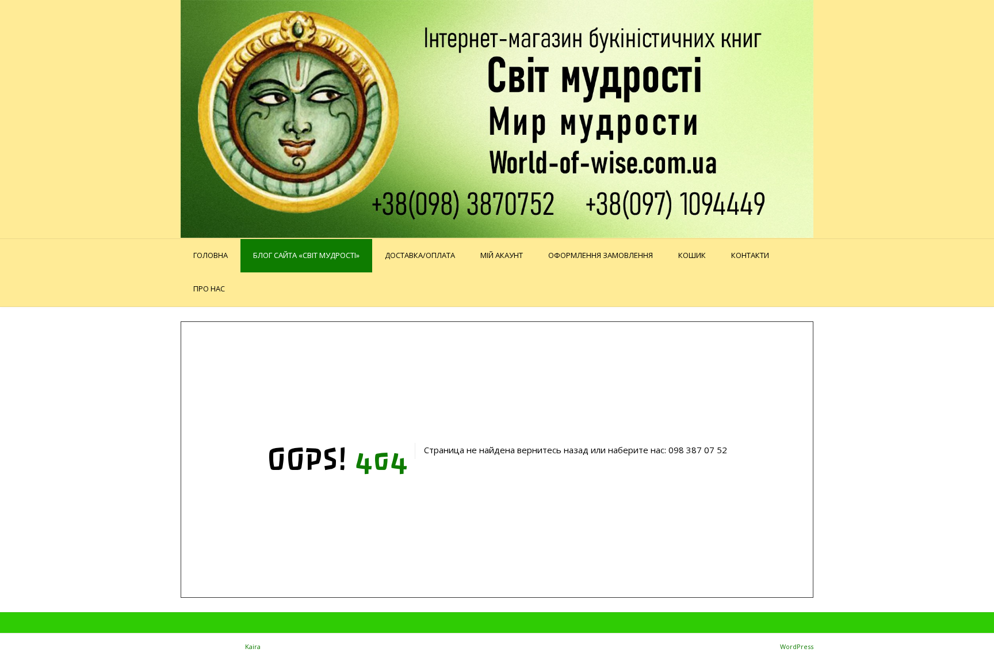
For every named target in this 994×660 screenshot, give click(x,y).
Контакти (750, 255)
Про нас (209, 288)
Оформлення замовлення (600, 255)
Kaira (253, 646)
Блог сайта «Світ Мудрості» (306, 255)
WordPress (796, 646)
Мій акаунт (501, 255)
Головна (210, 255)
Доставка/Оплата (420, 255)
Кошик (692, 255)
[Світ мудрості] (497, 119)
